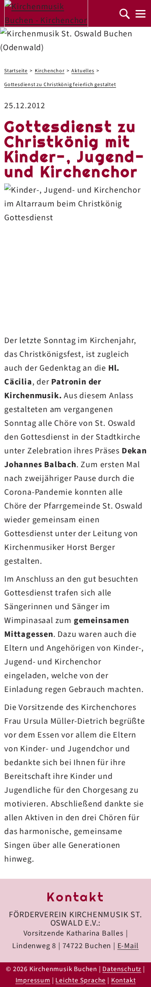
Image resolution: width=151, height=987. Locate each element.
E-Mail (128, 946)
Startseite (16, 70)
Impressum (33, 980)
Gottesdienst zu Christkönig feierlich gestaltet (60, 84)
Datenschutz (121, 969)
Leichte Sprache (80, 980)
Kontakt (123, 980)
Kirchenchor (50, 70)
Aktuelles (82, 70)
